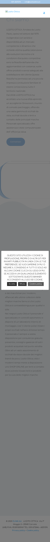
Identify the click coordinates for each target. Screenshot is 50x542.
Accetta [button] (12, 284)
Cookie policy (36, 284)
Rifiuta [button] (22, 284)
